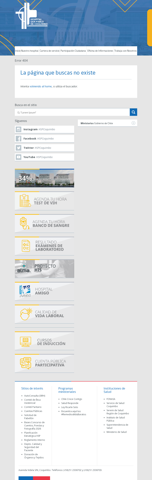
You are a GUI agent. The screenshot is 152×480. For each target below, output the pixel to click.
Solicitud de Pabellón (30, 417)
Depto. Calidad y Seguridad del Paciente (33, 447)
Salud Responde (69, 403)
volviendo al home (41, 86)
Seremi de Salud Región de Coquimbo (118, 412)
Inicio (18, 51)
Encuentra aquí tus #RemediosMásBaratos (73, 413)
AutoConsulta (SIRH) (34, 395)
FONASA (111, 399)
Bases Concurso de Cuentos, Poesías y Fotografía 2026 (34, 425)
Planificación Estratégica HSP (32, 434)
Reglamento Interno (34, 440)
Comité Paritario (33, 407)
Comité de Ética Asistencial (32, 401)
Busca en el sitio (26, 105)
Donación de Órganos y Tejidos (34, 456)
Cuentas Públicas (33, 411)
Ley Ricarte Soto (69, 407)
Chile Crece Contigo (71, 399)
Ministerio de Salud (117, 432)
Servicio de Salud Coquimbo (115, 405)
